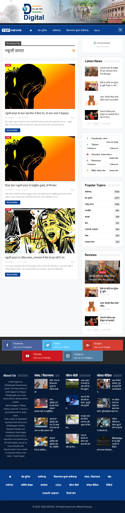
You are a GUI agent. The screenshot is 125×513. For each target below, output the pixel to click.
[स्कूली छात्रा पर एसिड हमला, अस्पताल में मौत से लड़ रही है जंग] (40, 230)
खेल (86, 223)
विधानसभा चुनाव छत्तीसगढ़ (77, 30)
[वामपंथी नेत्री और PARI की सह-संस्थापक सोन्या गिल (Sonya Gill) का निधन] (91, 71)
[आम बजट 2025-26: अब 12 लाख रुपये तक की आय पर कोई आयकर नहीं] (41, 422)
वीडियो (109, 485)
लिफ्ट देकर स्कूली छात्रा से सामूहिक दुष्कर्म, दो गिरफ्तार (31, 185)
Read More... (13, 130)
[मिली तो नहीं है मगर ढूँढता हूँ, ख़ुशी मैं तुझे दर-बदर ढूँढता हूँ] (91, 86)
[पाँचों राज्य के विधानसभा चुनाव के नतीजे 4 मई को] (41, 384)
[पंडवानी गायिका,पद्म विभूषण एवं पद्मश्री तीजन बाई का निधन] (91, 115)
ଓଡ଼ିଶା (58, 485)
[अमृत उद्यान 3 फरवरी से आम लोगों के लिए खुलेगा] (72, 384)
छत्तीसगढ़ (57, 30)
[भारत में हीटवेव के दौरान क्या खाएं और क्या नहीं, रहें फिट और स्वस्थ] (72, 439)
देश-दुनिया (42, 30)
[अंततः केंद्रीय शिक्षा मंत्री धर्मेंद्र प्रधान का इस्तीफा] (91, 100)
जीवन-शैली (74, 485)
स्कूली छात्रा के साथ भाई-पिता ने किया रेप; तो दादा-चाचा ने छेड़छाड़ (36, 113)
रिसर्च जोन (71, 493)
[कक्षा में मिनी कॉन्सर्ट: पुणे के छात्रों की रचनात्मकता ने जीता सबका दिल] (103, 384)
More (97, 30)
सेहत (86, 235)
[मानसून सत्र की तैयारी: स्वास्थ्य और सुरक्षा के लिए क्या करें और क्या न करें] (72, 419)
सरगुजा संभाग (90, 242)
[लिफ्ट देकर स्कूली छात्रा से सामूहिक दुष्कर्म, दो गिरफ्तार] (40, 158)
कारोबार (44, 485)
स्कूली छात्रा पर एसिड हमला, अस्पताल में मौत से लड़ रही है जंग (34, 257)
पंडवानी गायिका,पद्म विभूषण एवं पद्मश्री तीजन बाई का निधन (109, 114)
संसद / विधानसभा (92, 476)
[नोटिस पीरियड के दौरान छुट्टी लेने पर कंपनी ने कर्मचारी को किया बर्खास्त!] (103, 422)
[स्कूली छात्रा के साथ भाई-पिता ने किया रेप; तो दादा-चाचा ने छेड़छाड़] (40, 86)
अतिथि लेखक (27, 485)
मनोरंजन (9, 485)
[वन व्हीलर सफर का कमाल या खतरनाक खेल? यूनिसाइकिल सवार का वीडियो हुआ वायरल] (103, 403)
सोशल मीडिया (92, 485)
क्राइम (8, 65)
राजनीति (88, 210)
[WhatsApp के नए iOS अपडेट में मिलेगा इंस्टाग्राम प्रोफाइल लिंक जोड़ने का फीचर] (103, 442)
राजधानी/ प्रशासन (91, 229)
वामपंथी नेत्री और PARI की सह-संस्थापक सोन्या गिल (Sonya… (109, 71)
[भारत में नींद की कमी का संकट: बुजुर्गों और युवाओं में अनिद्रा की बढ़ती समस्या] (72, 400)
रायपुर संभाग (89, 204)
